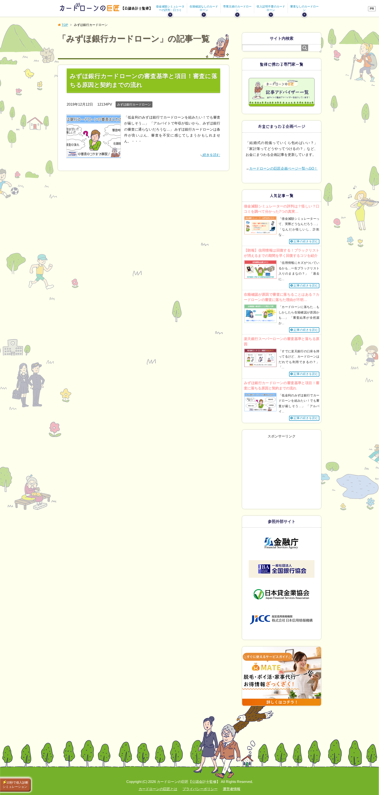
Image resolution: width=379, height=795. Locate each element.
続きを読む (211, 155)
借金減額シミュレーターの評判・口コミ (170, 8)
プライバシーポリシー (200, 789)
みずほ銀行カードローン (134, 104)
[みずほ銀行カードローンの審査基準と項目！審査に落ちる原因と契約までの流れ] (94, 155)
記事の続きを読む (306, 241)
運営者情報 (231, 789)
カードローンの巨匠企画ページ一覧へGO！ (283, 168)
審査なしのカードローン (304, 8)
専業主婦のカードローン (237, 8)
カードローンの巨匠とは (158, 789)
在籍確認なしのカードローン (204, 8)
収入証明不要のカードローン (271, 8)
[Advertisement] (281, 478)
